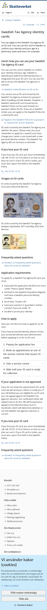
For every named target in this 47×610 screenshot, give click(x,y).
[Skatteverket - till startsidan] (17, 5)
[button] (31, 13)
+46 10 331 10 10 (12, 171)
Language (30, 24)
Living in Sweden (13, 20)
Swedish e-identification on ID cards (21, 89)
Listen (42, 24)
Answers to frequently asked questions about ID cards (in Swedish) (23, 264)
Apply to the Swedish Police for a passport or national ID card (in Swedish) (24, 121)
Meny (43, 13)
